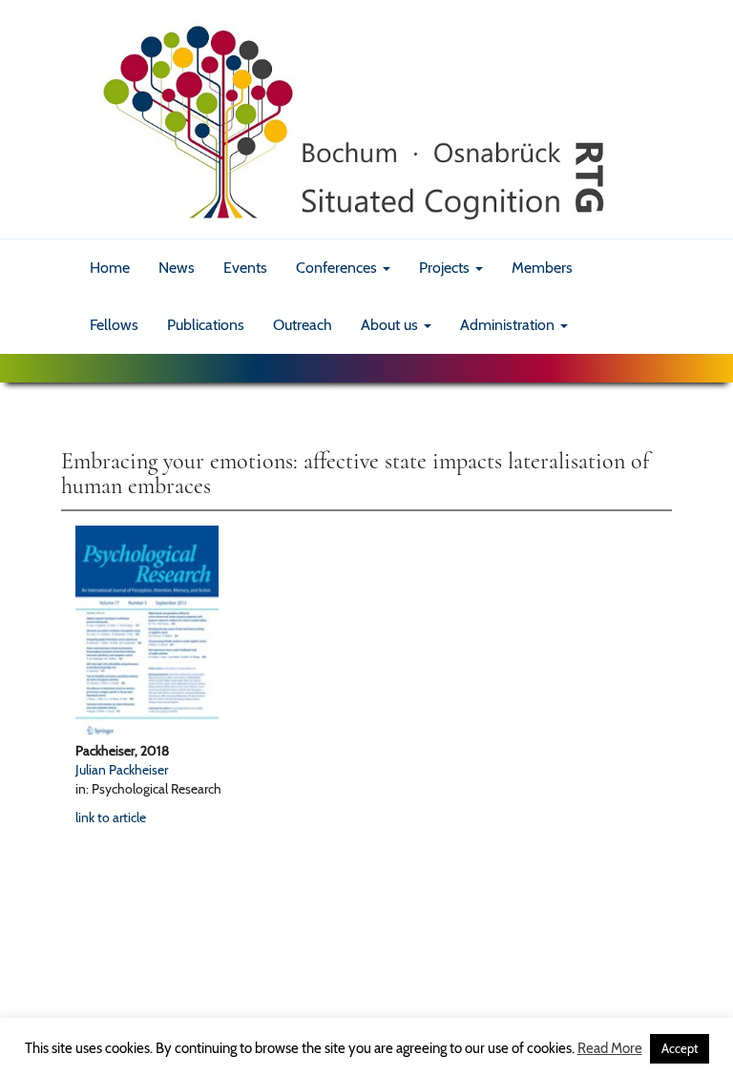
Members (542, 267)
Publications (205, 325)
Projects (446, 267)
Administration (509, 325)
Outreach (302, 325)
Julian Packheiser (121, 769)
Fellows (114, 325)
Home (110, 267)
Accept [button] (679, 1048)
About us (391, 325)
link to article (110, 817)
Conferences (338, 267)
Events (245, 267)
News (176, 267)
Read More (609, 1048)
